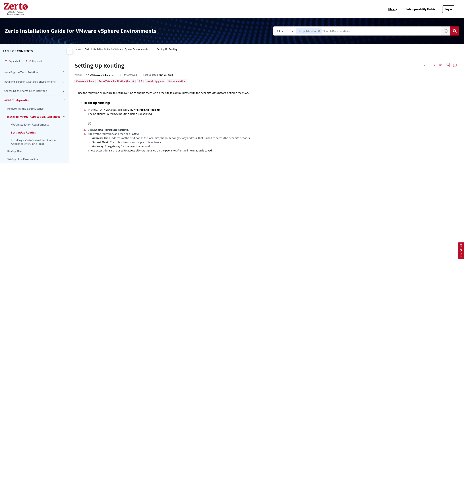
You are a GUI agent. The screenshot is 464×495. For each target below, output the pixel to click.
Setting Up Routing (23, 132)
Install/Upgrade (155, 81)
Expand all (14, 61)
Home (77, 49)
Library (392, 9)
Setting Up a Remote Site (22, 159)
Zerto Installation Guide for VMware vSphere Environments (116, 49)
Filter (280, 31)
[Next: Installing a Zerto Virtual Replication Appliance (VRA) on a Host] (433, 65)
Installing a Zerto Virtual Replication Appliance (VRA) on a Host (33, 141)
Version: (78, 74)
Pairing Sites (15, 151)
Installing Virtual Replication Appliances (33, 116)
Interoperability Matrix (420, 9)
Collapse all (35, 61)
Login (448, 9)
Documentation (177, 81)
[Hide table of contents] (69, 51)
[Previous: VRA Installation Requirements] (426, 65)
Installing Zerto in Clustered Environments (30, 81)
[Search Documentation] (454, 31)
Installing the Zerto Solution (21, 72)
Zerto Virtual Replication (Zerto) (116, 81)
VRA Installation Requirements (30, 124)
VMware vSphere (85, 81)
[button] (319, 31)
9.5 (140, 81)
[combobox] (368, 31)
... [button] (152, 49)
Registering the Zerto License (25, 108)
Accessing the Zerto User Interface (25, 90)
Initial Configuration (17, 100)
